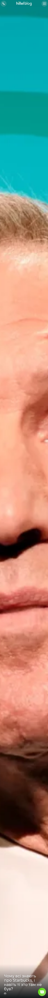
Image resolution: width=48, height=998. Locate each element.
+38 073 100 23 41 (4, 4)
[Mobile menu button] (44, 4)
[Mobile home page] (24, 3)
